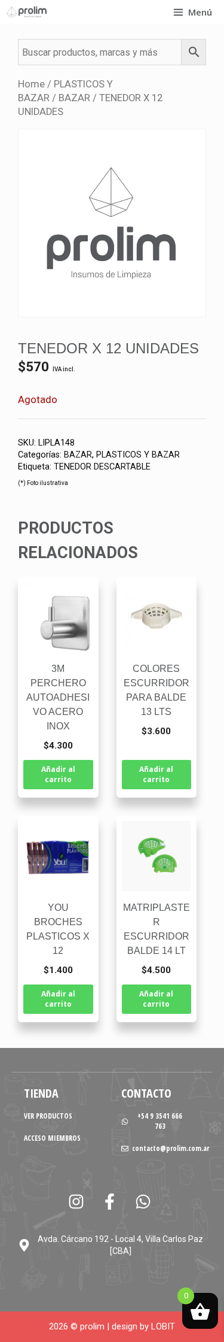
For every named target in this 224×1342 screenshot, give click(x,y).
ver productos (48, 1116)
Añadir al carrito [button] (58, 774)
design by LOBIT (143, 1326)
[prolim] (27, 12)
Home (31, 84)
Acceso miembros (52, 1138)
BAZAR (74, 98)
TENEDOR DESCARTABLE (102, 467)
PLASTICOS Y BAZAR (138, 455)
